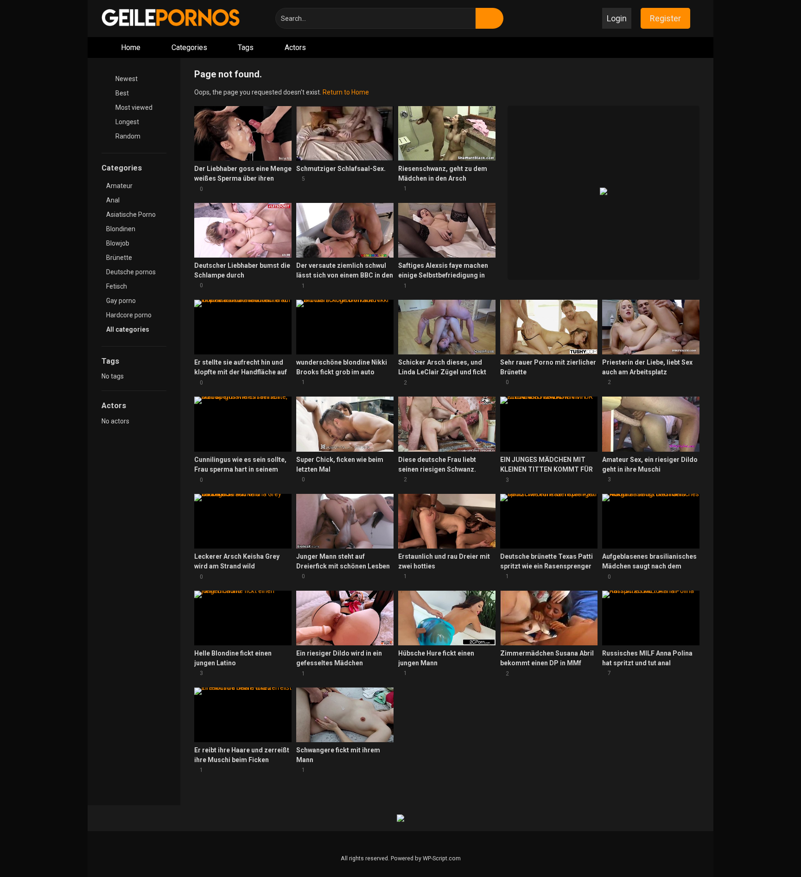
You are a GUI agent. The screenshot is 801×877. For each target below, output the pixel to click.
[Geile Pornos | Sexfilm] (171, 18)
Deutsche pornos (131, 272)
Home (130, 47)
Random (127, 136)
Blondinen (120, 229)
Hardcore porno (129, 315)
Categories (189, 47)
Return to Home (346, 92)
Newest (126, 78)
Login (617, 18)
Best (121, 93)
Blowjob (117, 243)
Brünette (119, 257)
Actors (295, 47)
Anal (113, 200)
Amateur (119, 185)
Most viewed (133, 107)
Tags (246, 47)
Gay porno (121, 300)
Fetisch (116, 286)
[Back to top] (770, 848)
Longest (126, 122)
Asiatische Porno (131, 214)
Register (665, 18)
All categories (128, 329)
